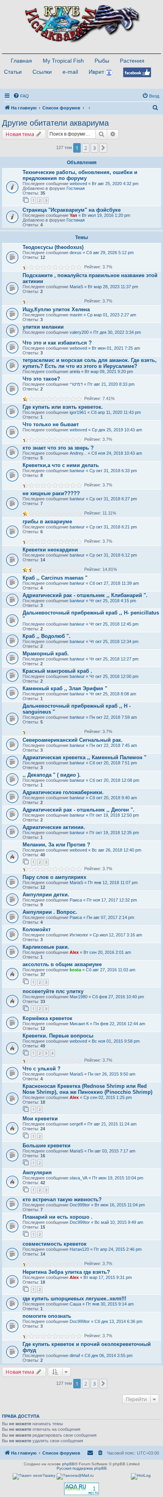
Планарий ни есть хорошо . (58, 1217)
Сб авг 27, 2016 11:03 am (110, 969)
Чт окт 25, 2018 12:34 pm (113, 641)
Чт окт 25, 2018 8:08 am (112, 693)
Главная (21, 60)
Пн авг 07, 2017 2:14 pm (110, 917)
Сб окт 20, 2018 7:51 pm (113, 762)
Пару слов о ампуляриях (54, 877)
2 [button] (85, 147)
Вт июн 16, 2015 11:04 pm (120, 1204)
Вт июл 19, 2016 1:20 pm (106, 215)
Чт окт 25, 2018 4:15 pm (112, 600)
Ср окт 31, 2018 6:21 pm (113, 527)
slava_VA (78, 1177)
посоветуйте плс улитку (53, 991)
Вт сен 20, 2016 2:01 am (107, 952)
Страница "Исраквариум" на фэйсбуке (72, 210)
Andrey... (78, 453)
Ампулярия (37, 1172)
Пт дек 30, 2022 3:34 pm (117, 332)
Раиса (76, 900)
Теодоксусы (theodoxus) (53, 247)
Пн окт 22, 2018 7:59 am (113, 717)
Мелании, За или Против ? (56, 845)
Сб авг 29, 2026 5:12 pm (110, 252)
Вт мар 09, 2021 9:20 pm (109, 371)
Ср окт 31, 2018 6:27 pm (113, 498)
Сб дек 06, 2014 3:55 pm (109, 1355)
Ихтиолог (79, 934)
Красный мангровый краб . (57, 671)
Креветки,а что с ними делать (61, 465)
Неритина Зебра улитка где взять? (66, 1272)
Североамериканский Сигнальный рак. (73, 740)
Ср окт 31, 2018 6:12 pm (113, 555)
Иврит (96, 72)
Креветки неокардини (50, 550)
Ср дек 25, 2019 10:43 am (117, 429)
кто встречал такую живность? (62, 1199)
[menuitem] (21, 96)
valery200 (79, 332)
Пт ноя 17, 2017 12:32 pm (112, 900)
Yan (73, 215)
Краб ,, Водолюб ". (46, 636)
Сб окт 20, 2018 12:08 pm (114, 780)
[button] (103, 148)
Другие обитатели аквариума (55, 123)
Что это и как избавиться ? (57, 343)
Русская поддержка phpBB (82, 1468)
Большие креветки (46, 1146)
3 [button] (94, 147)
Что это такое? (41, 379)
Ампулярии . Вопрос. (50, 912)
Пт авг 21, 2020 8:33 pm (111, 384)
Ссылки (42, 72)
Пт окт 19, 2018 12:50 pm (114, 815)
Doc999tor (80, 1204)
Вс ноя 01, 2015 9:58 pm (116, 1041)
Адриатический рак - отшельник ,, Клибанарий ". (85, 595)
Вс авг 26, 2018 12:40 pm (116, 850)
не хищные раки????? (51, 493)
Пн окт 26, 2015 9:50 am (111, 1074)
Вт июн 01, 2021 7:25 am (116, 348)
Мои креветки (40, 1119)
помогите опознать (47, 1316)
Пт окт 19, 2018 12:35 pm (114, 832)
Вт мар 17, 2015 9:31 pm (107, 1277)
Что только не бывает (51, 424)
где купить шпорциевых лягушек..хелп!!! (74, 1299)
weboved (78, 183)
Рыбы (102, 60)
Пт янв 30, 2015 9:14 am (110, 1304)
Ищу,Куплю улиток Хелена (56, 309)
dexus (76, 252)
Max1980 (78, 996)
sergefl (76, 1124)
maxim (76, 314)
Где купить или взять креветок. (63, 407)
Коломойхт (37, 929)
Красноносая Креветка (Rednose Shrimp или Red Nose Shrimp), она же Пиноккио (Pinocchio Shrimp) (87, 1089)
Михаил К (79, 1023)
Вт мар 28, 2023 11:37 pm (113, 286)
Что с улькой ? (42, 1069)
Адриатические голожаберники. (63, 792)
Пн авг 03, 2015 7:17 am (111, 1151)
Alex (74, 952)
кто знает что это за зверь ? (58, 448)
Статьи (13, 72)
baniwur (77, 470)
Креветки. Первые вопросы (58, 1036)
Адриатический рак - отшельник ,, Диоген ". (79, 810)
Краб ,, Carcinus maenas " (55, 578)
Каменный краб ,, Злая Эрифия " (65, 688)
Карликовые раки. (46, 947)
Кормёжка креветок (47, 1018)
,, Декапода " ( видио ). (52, 775)
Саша (75, 1304)
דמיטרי (76, 384)
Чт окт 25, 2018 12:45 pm (113, 624)
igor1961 (78, 412)
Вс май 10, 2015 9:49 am (119, 1222)
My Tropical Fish (63, 60)
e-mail (70, 72)
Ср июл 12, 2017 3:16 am (117, 934)
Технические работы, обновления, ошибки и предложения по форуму (80, 175)
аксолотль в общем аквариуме (62, 964)
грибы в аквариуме (47, 522)
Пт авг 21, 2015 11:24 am (111, 1124)
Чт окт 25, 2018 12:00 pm (113, 676)
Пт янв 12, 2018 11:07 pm (113, 882)
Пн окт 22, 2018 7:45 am (113, 745)
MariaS (76, 286)
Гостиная (75, 188)
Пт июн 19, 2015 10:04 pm (117, 1177)
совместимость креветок (55, 1244)
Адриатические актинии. (54, 827)
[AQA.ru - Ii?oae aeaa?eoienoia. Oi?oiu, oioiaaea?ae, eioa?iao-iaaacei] (81, 1489)
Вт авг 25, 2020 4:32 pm (115, 183)
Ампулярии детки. (46, 895)
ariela (75, 371)
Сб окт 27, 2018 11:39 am (114, 583)
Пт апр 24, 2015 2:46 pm (118, 1249)
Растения (132, 60)
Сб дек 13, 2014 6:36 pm (118, 1321)
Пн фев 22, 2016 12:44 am (119, 1023)
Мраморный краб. (46, 654)
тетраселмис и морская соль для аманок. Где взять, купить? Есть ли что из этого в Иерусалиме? (90, 363)
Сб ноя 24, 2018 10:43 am (116, 453)
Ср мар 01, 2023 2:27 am (111, 314)
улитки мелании (43, 327)
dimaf (75, 1355)
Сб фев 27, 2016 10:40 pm (118, 996)
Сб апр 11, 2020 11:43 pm (116, 412)
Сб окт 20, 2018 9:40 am (113, 797)
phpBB (68, 1464)
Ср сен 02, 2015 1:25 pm (107, 1097)
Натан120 (79, 1249)
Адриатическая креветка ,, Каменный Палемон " (84, 757)
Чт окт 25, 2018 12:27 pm (113, 659)
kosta (75, 969)
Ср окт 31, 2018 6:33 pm (113, 470)
